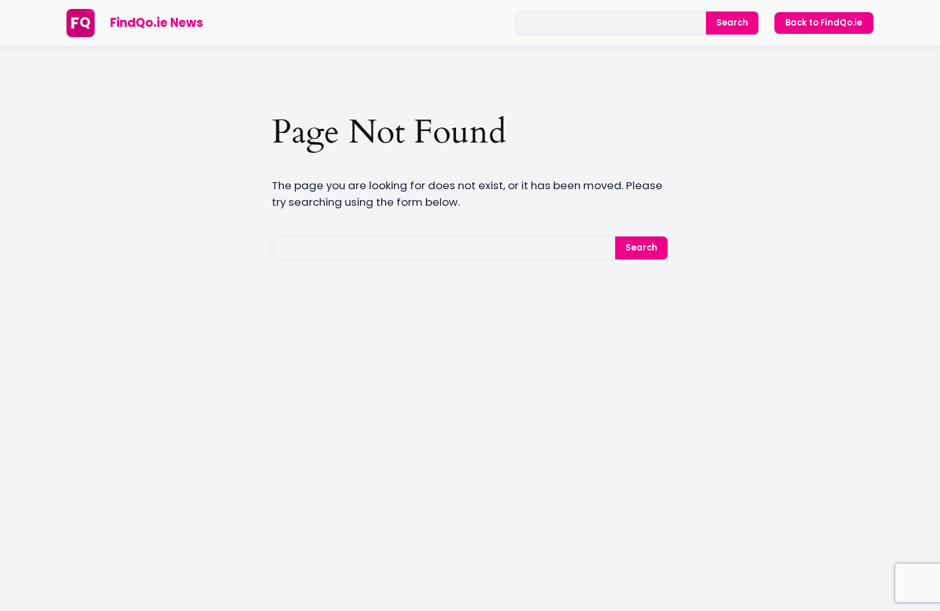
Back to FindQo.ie (823, 23)
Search (732, 23)
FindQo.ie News (156, 23)
